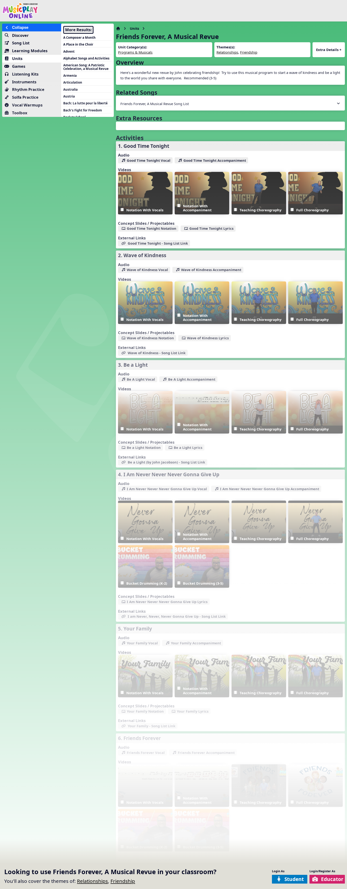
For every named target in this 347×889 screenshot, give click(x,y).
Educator (332, 879)
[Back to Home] (58, 10)
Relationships (92, 881)
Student (294, 879)
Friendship (122, 881)
